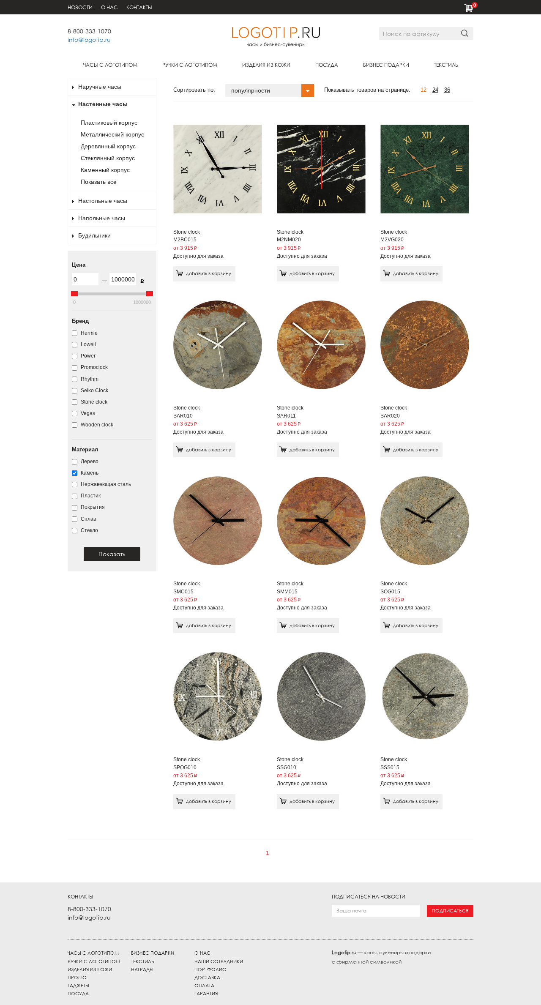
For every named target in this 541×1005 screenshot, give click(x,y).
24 (435, 90)
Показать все (99, 181)
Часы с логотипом (110, 64)
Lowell (87, 344)
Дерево (88, 461)
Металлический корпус (112, 134)
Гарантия (206, 993)
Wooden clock (96, 425)
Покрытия (92, 507)
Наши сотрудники (218, 961)
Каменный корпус (105, 170)
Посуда (326, 64)
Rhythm (88, 379)
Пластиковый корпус (109, 122)
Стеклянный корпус (108, 158)
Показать (112, 554)
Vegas (87, 413)
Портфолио (210, 969)
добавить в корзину (208, 273)
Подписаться (450, 910)
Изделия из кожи (266, 64)
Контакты (139, 7)
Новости (80, 7)
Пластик (90, 496)
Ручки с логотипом (189, 64)
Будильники (94, 235)
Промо (77, 977)
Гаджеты (78, 985)
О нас (109, 7)
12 (423, 90)
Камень (88, 473)
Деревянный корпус (108, 146)
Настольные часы (102, 200)
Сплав (87, 519)
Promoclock (93, 367)
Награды (142, 969)
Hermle (88, 333)
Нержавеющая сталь (105, 484)
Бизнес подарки (386, 64)
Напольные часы (101, 218)
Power (87, 356)
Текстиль (446, 64)
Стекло (88, 530)
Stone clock (93, 402)
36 (447, 90)
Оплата (204, 985)
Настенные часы (103, 104)
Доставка (207, 977)
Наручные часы (99, 86)
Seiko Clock (93, 390)
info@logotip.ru (89, 40)
